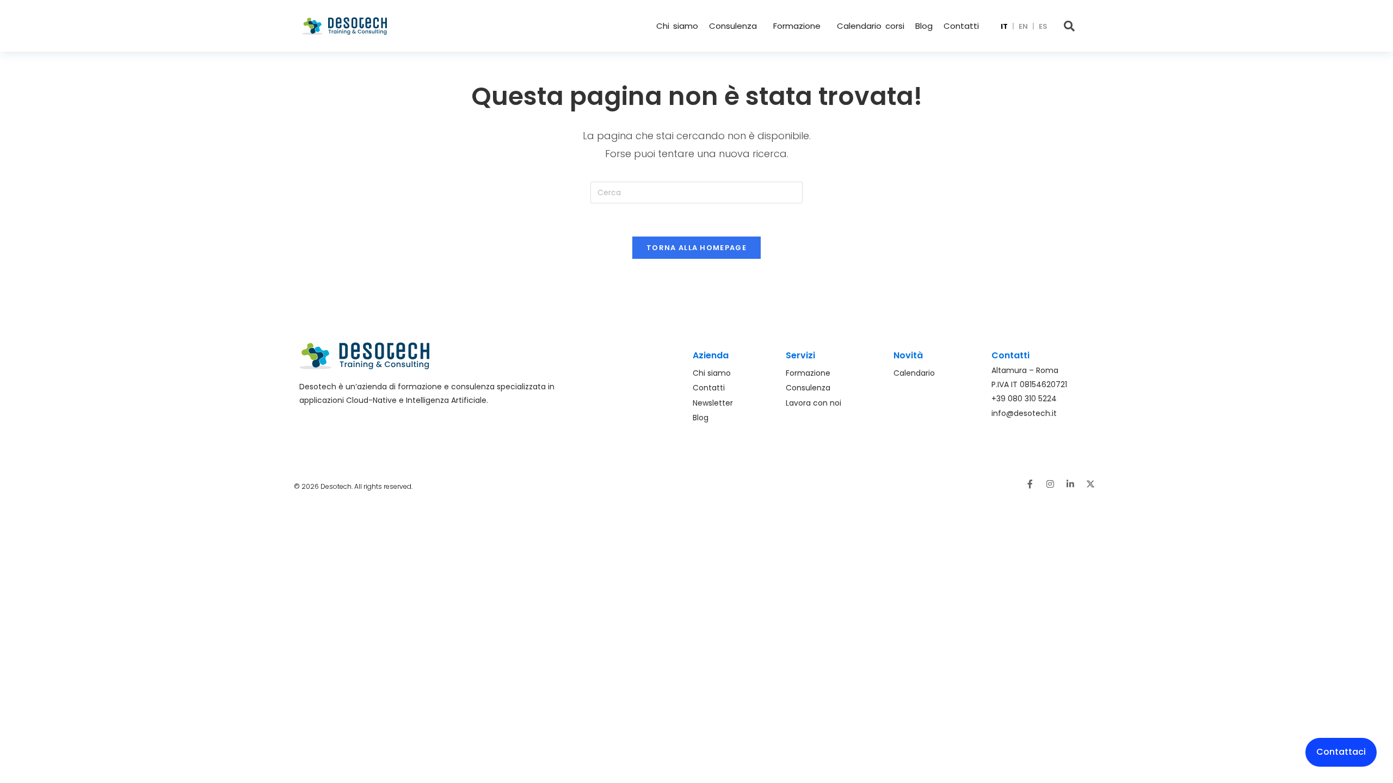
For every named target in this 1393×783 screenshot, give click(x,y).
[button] (736, 25)
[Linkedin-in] (1070, 484)
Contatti (961, 26)
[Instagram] (1050, 484)
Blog (924, 26)
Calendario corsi (870, 26)
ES (1043, 26)
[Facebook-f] (1030, 484)
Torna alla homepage (696, 248)
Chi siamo (677, 26)
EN (1023, 26)
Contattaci (1341, 751)
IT (1004, 26)
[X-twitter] (1090, 484)
